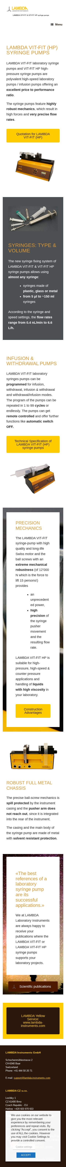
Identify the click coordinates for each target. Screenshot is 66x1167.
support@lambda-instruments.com (32, 1077)
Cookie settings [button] (24, 1146)
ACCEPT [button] (26, 1155)
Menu (58, 24)
